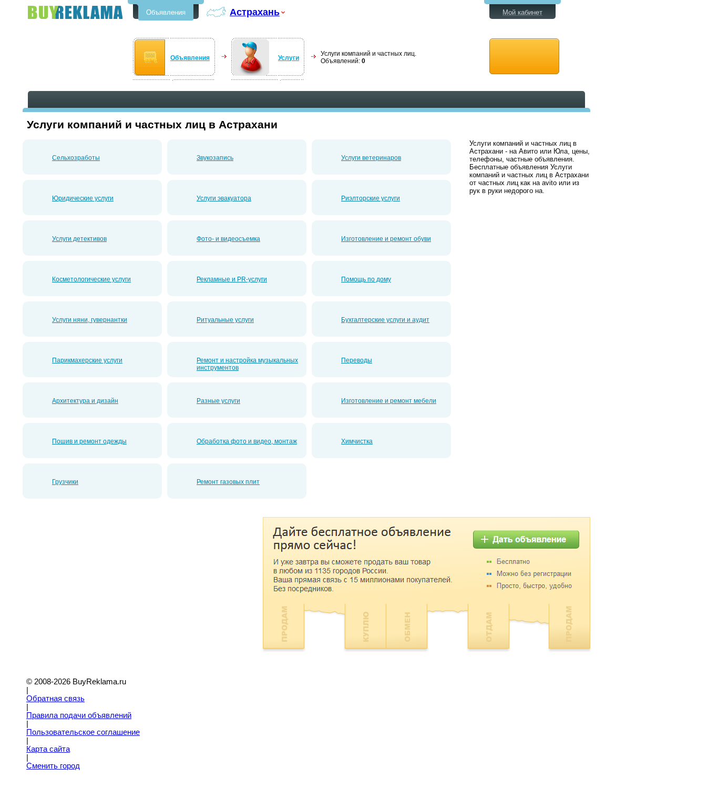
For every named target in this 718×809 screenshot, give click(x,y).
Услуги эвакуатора (224, 198)
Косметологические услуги (91, 279)
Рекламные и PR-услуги (232, 279)
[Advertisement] (111, 590)
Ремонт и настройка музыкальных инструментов (247, 364)
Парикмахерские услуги (87, 360)
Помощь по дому (366, 279)
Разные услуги (218, 400)
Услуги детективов (79, 238)
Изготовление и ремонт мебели (388, 400)
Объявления (166, 12)
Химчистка (357, 441)
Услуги (288, 58)
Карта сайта (48, 749)
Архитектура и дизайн (85, 400)
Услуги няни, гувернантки (89, 319)
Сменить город (53, 766)
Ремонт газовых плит (228, 482)
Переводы (356, 360)
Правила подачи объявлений (78, 715)
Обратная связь (55, 698)
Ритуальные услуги (225, 319)
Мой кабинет (522, 12)
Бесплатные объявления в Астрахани (75, 12)
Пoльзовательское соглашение (83, 732)
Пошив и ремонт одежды (89, 441)
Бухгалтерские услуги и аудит (385, 319)
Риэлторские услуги (370, 198)
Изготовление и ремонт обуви (386, 238)
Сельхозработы (76, 157)
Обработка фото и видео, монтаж (247, 441)
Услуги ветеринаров (371, 157)
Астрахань (255, 11)
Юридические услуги (83, 198)
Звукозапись (215, 157)
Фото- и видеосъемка (228, 238)
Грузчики (65, 482)
